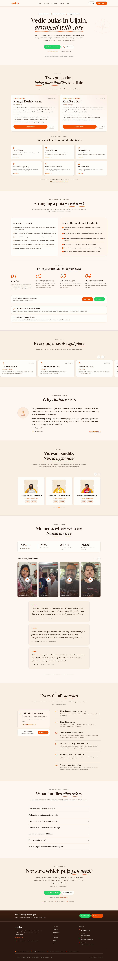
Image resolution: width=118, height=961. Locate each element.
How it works (56, 932)
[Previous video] (95, 558)
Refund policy (26, 957)
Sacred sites (56, 935)
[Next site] (103, 357)
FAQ (68, 3)
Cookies (47, 957)
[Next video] (99, 558)
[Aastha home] (15, 3)
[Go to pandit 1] (54, 507)
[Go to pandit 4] (61, 507)
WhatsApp (86, 915)
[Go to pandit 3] (59, 507)
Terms (51, 957)
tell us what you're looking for (58, 181)
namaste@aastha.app (87, 939)
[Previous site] (99, 357)
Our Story (54, 3)
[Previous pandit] (95, 474)
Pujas (39, 3)
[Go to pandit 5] (64, 507)
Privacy (42, 957)
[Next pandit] (99, 474)
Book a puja (96, 915)
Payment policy (35, 957)
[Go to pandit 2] (57, 507)
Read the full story (94, 431)
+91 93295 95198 (53, 51)
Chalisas (46, 3)
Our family (55, 937)
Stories (62, 3)
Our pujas (55, 929)
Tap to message (85, 935)
